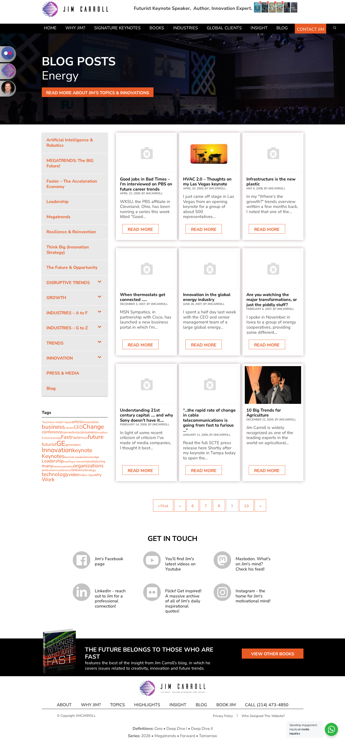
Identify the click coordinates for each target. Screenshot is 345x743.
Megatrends (165, 736)
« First (163, 506)
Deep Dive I (176, 728)
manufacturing (94, 461)
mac (66, 461)
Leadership (53, 461)
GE (60, 443)
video (74, 474)
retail (58, 470)
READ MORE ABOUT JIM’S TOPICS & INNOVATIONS (97, 93)
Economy (47, 438)
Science (66, 470)
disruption (101, 432)
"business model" (53, 422)
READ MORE (140, 229)
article (77, 421)
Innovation (57, 450)
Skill (74, 470)
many (47, 466)
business (53, 427)
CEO (78, 427)
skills (80, 470)
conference (52, 432)
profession (48, 470)
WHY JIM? (91, 705)
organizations (88, 465)
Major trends (76, 461)
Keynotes (53, 456)
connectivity (70, 432)
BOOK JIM (226, 705)
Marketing (59, 466)
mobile (69, 466)
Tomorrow (208, 736)
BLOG (201, 705)
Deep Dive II (202, 728)
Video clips (86, 475)
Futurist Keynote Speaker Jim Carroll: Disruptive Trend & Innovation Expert (75, 9)
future (96, 437)
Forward (187, 736)
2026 (145, 736)
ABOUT (64, 705)
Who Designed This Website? (263, 716)
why (98, 474)
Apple (68, 422)
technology (55, 474)
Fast (66, 437)
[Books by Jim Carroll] (275, 8)
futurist (49, 444)
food (85, 438)
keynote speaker (74, 457)
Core (158, 728)
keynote (82, 450)
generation (73, 445)
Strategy (90, 470)
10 (246, 506)
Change (93, 427)
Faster (76, 437)
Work (48, 479)
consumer (87, 432)
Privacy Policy (223, 716)
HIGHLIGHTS (147, 705)
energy (57, 438)
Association (91, 422)
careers (69, 428)
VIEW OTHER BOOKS (272, 654)
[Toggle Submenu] (99, 282)
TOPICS (117, 705)
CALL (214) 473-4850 (266, 705)
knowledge (91, 457)
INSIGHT (177, 705)
